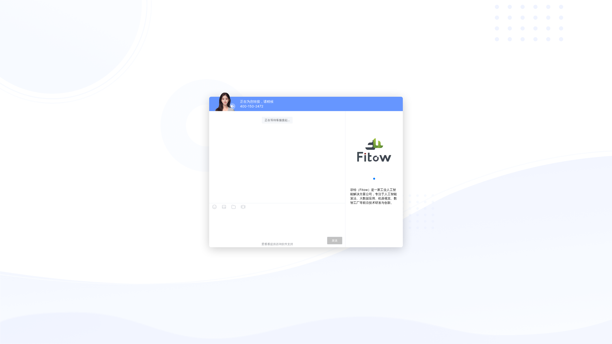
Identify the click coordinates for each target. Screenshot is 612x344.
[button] (374, 179)
